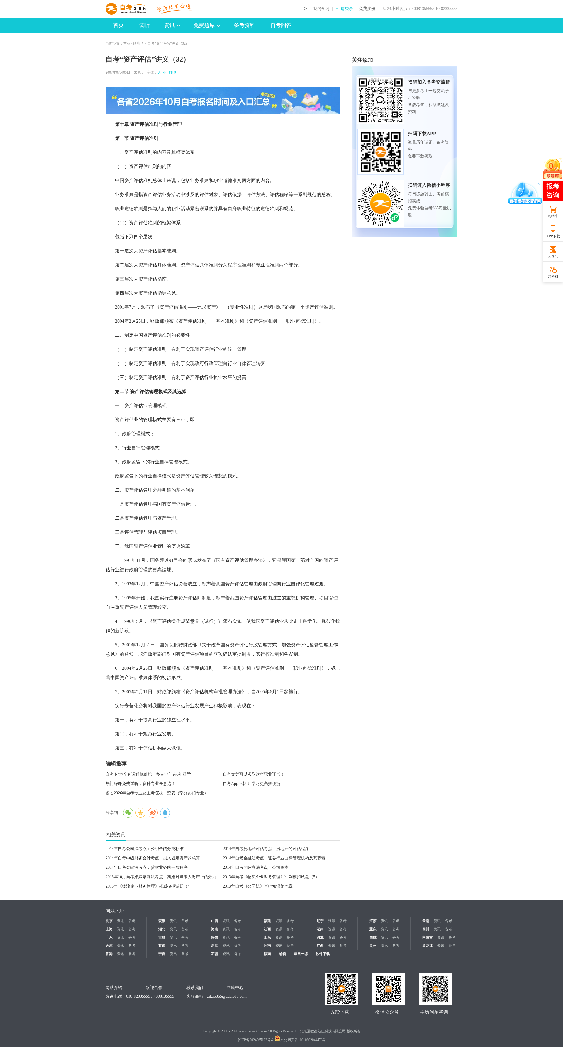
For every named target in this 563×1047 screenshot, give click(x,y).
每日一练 (301, 954)
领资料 (553, 277)
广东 (109, 937)
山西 (214, 921)
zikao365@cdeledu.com (227, 996)
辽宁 (320, 921)
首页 (118, 25)
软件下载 (323, 954)
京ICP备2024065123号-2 (255, 1040)
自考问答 (280, 25)
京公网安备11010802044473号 (303, 1040)
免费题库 (204, 25)
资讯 (169, 25)
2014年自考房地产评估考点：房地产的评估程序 (266, 849)
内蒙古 (427, 937)
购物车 (553, 216)
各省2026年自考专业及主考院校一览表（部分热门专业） (157, 793)
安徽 (161, 921)
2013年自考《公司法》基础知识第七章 (258, 886)
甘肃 (161, 946)
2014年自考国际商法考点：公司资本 (256, 867)
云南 (425, 921)
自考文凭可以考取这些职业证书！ (253, 774)
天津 (109, 946)
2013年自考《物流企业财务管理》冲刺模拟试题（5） (271, 877)
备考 (131, 921)
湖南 (320, 929)
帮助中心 (235, 987)
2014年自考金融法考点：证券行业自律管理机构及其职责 (274, 858)
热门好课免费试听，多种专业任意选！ (140, 783)
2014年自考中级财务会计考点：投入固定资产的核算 (153, 858)
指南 (267, 954)
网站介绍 (114, 987)
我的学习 (321, 9)
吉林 (161, 937)
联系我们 (194, 987)
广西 (320, 946)
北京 (109, 921)
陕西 (214, 937)
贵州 (373, 946)
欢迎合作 (154, 987)
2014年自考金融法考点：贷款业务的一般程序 (147, 867)
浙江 (214, 946)
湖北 (161, 929)
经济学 (138, 43)
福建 (267, 921)
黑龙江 (427, 946)
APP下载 (553, 236)
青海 (109, 954)
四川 (425, 929)
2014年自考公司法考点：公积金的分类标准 (145, 849)
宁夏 (161, 954)
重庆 (373, 929)
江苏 (373, 921)
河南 (267, 946)
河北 (320, 937)
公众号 (553, 256)
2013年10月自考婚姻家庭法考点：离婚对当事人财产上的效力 (161, 877)
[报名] (223, 100)
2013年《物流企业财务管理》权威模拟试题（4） (150, 886)
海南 (214, 929)
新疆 (214, 954)
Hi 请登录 (344, 9)
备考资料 (244, 25)
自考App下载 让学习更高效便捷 (251, 783)
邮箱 (282, 954)
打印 (171, 72)
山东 (267, 937)
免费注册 (367, 9)
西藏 (373, 937)
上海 (109, 929)
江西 (267, 929)
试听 (144, 25)
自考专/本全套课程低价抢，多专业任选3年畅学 (148, 774)
